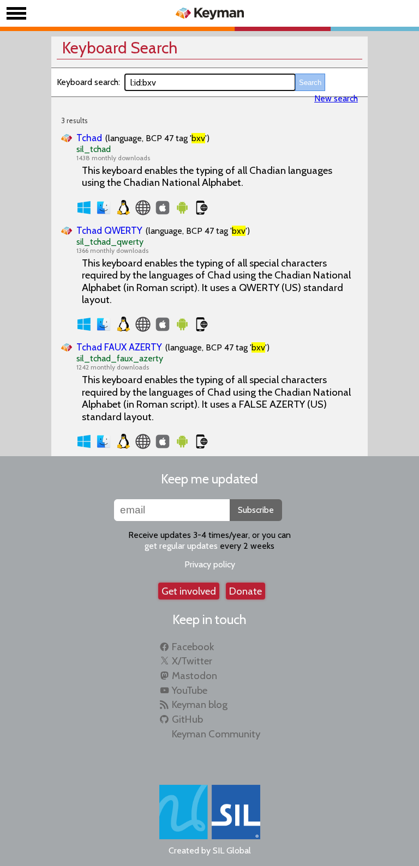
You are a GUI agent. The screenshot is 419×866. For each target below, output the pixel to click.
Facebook (193, 646)
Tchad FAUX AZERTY (119, 347)
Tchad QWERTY (109, 230)
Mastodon (194, 675)
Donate (245, 591)
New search (336, 98)
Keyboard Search (119, 47)
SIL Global (232, 850)
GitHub (187, 719)
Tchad (89, 137)
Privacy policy (209, 564)
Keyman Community (216, 734)
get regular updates (181, 546)
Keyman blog (200, 704)
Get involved (188, 591)
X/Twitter (192, 661)
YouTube (189, 690)
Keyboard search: (88, 82)
